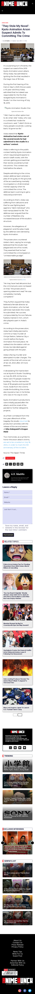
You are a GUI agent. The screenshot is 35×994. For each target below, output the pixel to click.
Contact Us (17, 943)
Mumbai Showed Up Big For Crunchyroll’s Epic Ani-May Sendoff (16, 624)
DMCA (5, 969)
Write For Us (17, 954)
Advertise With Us (17, 963)
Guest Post (17, 956)
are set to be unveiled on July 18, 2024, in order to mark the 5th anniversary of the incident (17, 445)
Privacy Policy (17, 947)
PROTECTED (12, 969)
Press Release (18, 945)
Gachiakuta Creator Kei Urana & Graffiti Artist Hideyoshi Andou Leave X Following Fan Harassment (17, 652)
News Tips (17, 952)
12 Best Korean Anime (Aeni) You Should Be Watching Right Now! (17, 890)
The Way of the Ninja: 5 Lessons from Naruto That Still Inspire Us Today (16, 906)
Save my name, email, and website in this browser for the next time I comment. (16, 528)
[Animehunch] (14, 3)
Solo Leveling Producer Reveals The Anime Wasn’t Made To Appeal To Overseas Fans (16, 680)
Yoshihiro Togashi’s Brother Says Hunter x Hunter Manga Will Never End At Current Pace (17, 799)
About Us (17, 940)
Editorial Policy (17, 965)
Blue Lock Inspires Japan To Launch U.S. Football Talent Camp (16, 708)
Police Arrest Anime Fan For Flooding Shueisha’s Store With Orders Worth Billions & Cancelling (17, 566)
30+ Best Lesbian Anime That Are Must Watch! (16, 874)
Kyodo (23, 279)
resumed (23, 421)
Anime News (5, 22)
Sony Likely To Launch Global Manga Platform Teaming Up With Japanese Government (16, 815)
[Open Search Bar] (32, 3)
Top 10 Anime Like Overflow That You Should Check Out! (16, 921)
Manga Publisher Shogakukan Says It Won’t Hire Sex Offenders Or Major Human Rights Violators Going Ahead (16, 767)
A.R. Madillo (7, 40)
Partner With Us (17, 961)
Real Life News (10, 458)
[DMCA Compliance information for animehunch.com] (10, 974)
